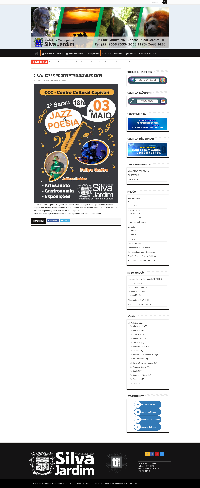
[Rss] (147, 454)
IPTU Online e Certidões (137, 288)
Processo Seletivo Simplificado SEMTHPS (145, 279)
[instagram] (162, 454)
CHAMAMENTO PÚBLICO (138, 171)
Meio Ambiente (138, 359)
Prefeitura (57, 80)
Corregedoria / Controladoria (139, 248)
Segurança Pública (140, 375)
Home (36, 53)
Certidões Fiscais (150, 412)
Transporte (137, 379)
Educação (136, 342)
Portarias (60, 54)
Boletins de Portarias (138, 222)
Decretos (131, 202)
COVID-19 (137, 334)
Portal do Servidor (76, 54)
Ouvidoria (132, 54)
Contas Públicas (134, 244)
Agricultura (137, 330)
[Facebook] (152, 454)
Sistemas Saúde (147, 54)
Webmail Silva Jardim (150, 419)
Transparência (93, 54)
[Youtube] (157, 454)
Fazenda (107, 54)
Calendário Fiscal (150, 427)
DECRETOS (133, 179)
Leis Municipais (134, 198)
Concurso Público (135, 283)
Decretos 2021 (135, 205)
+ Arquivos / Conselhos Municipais (141, 260)
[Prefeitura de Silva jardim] (100, 27)
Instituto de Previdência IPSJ (144, 355)
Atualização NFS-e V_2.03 (138, 300)
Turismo (63, 80)
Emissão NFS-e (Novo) (137, 292)
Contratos (132, 239)
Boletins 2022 (135, 218)
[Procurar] (165, 2)
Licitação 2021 (135, 230)
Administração (138, 326)
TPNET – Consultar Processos (140, 304)
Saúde (135, 371)
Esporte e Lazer (139, 347)
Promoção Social (139, 367)
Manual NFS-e (135, 295)
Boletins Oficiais (134, 211)
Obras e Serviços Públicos (143, 363)
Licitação (131, 227)
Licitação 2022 (135, 234)
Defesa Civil (137, 338)
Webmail (119, 54)
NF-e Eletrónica (151, 405)
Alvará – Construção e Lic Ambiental (142, 256)
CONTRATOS (133, 175)
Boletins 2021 (135, 214)
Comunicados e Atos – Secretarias (141, 252)
